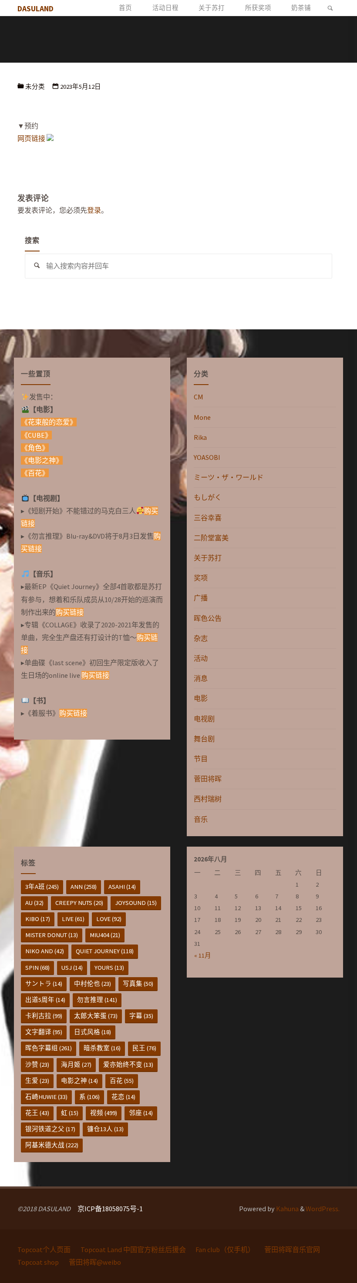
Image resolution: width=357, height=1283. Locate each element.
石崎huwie (46, 1097)
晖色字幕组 (48, 1048)
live (73, 919)
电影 (201, 698)
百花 (122, 1081)
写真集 (138, 984)
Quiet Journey (105, 951)
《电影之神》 (42, 460)
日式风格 (92, 1032)
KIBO (37, 919)
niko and (44, 951)
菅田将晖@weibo (95, 1262)
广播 (201, 597)
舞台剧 (204, 738)
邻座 (141, 1113)
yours (109, 967)
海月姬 (76, 1065)
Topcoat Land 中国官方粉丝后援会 (133, 1249)
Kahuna (287, 1208)
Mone (202, 417)
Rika (200, 437)
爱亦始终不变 (128, 1065)
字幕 (141, 1016)
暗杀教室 (102, 1048)
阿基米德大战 (51, 1145)
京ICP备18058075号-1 (110, 1208)
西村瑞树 (208, 798)
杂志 (201, 638)
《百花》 (35, 473)
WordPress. (323, 1208)
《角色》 (35, 447)
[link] (330, 8)
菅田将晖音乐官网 (292, 1249)
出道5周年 (45, 1000)
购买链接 (70, 612)
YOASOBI (207, 457)
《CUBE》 (36, 435)
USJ (72, 967)
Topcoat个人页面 (44, 1249)
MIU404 (105, 935)
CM (198, 396)
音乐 (201, 819)
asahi (122, 887)
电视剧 (204, 718)
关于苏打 (208, 557)
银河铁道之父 (50, 1129)
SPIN (37, 967)
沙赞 (37, 1065)
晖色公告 (208, 618)
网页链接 (31, 138)
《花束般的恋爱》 (49, 422)
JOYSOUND (136, 903)
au (34, 903)
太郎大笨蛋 (96, 1016)
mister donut (51, 935)
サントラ (43, 984)
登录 (94, 210)
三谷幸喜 (208, 517)
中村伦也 (92, 984)
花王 (37, 1113)
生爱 (37, 1081)
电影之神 (79, 1081)
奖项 (201, 577)
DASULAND (35, 8)
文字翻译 (43, 1032)
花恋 (123, 1097)
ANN (84, 887)
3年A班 (42, 887)
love (108, 919)
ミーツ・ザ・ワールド (228, 477)
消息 (201, 678)
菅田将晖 (208, 778)
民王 (144, 1048)
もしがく (208, 497)
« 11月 (202, 955)
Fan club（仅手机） (225, 1249)
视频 (103, 1113)
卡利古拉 (43, 1016)
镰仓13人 (105, 1129)
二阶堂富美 (211, 537)
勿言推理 (97, 1000)
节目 (201, 758)
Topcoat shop (38, 1262)
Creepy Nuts (79, 903)
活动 (201, 658)
